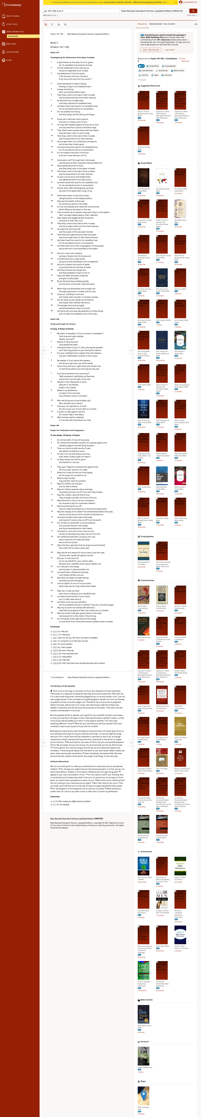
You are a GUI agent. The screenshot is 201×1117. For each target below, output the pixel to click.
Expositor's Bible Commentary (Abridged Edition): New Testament (181, 115)
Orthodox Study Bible (144, 148)
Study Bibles (146, 163)
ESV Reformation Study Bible (180, 190)
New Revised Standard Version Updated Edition (72, 818)
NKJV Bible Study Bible (144, 1027)
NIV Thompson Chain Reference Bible (162, 353)
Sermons (145, 1041)
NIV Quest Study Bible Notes (144, 321)
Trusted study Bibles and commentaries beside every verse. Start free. (111, 2)
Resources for (157, 59)
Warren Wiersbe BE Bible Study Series (182, 770)
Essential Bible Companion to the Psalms (163, 639)
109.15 (55, 660)
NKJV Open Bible (162, 946)
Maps (143, 1081)
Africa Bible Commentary (143, 607)
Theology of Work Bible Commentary (145, 770)
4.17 (54, 804)
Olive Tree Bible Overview (180, 738)
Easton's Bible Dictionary (179, 878)
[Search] (193, 11)
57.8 (71, 641)
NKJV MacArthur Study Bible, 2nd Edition (144, 456)
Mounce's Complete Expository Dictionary (178, 914)
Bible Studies (147, 1000)
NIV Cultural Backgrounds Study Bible (182, 258)
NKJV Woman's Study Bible (180, 488)
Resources (142, 24)
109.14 (55, 656)
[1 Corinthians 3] (44, 742)
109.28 (55, 663)
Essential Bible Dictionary (143, 912)
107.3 (55, 631)
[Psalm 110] (131, 350)
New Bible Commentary (179, 707)
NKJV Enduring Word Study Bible (144, 421)
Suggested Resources (150, 86)
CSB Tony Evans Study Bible (144, 190)
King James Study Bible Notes (144, 221)
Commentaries (147, 580)
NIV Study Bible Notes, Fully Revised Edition (144, 353)
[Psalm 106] (44, 350)
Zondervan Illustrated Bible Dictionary (162, 984)
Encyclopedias (147, 536)
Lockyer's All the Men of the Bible (162, 912)
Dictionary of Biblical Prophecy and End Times (162, 879)
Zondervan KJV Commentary (143, 837)
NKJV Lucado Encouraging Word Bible (181, 422)
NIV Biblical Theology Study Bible (144, 258)
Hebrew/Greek (155, 24)
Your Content (169, 24)
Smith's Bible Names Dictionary (181, 947)
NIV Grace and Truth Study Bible (163, 290)
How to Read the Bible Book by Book (145, 707)
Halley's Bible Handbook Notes (180, 672)
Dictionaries (146, 851)
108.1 (55, 637)
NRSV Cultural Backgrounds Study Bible (145, 114)
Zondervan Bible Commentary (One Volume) (145, 800)
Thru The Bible (162, 769)
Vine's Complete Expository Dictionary (144, 984)
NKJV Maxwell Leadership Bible (162, 455)
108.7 (55, 644)
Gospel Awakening (145, 1067)
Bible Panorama (144, 637)
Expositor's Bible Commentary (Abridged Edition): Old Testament (163, 115)
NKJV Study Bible (144, 487)
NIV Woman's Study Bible (179, 352)
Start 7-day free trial (151, 50)
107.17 (55, 634)
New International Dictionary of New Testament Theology (145, 949)
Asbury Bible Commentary (161, 607)
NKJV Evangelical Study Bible (162, 421)
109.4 (55, 647)
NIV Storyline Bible (163, 320)
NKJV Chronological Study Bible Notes (181, 386)
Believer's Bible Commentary (180, 607)
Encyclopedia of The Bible (144, 563)
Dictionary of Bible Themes (145, 878)
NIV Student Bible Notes (181, 321)
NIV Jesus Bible (180, 289)
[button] (187, 2)
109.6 (55, 650)
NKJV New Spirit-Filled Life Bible (180, 455)
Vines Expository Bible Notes (180, 519)
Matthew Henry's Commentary (162, 707)
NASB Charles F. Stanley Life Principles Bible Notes (162, 223)
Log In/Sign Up (190, 2)
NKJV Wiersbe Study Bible (161, 488)
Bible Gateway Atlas (143, 1108)
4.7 (54, 801)
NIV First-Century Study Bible (144, 290)
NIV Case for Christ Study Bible (163, 257)
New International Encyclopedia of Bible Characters (163, 564)
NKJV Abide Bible (144, 385)
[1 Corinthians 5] (131, 742)
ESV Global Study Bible (162, 190)
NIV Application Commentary (144, 738)
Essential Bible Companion (180, 638)
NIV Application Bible (180, 221)
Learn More (169, 50)
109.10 (55, 653)
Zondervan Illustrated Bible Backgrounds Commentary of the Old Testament (181, 802)
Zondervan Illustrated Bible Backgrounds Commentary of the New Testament (163, 802)
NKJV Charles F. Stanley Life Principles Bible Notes (162, 388)
